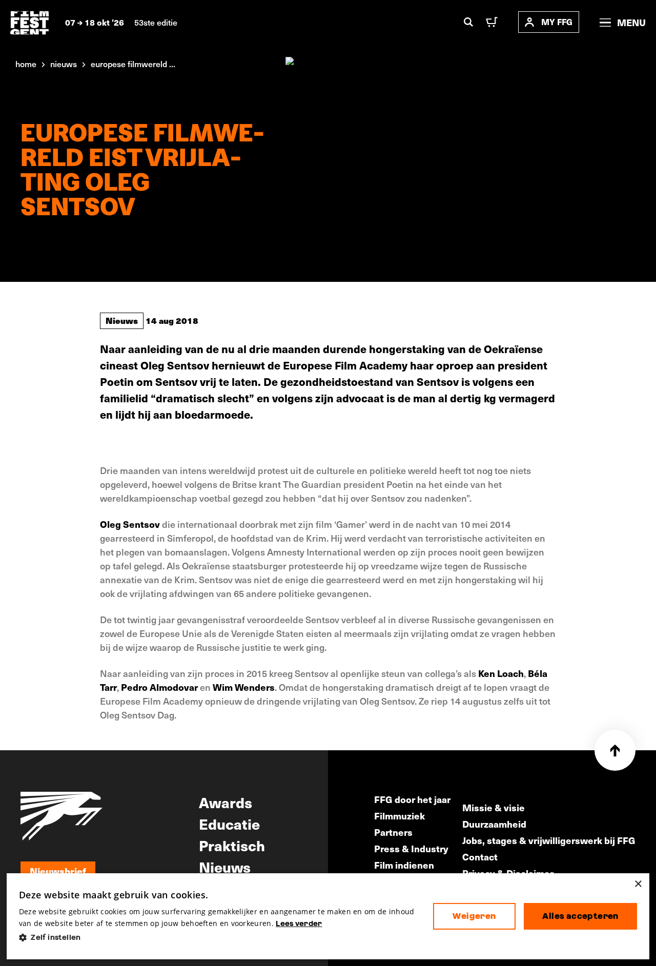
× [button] (638, 884)
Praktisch (232, 845)
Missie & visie (493, 807)
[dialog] (328, 916)
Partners (393, 832)
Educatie (229, 823)
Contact (480, 856)
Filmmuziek (399, 815)
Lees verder (299, 923)
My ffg (556, 22)
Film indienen (404, 864)
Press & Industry (411, 848)
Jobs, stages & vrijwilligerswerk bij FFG (549, 840)
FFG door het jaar (412, 799)
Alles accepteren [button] (580, 916)
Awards (225, 802)
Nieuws (122, 320)
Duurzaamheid (494, 823)
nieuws (63, 63)
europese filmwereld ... (133, 63)
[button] (218, 938)
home (25, 63)
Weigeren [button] (474, 916)
